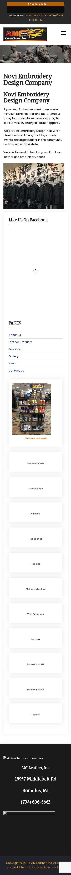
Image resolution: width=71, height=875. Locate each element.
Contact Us (16, 371)
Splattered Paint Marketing (47, 867)
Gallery (13, 356)
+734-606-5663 (37, 4)
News (12, 363)
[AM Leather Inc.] (25, 34)
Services (14, 349)
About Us (15, 335)
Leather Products (20, 342)
